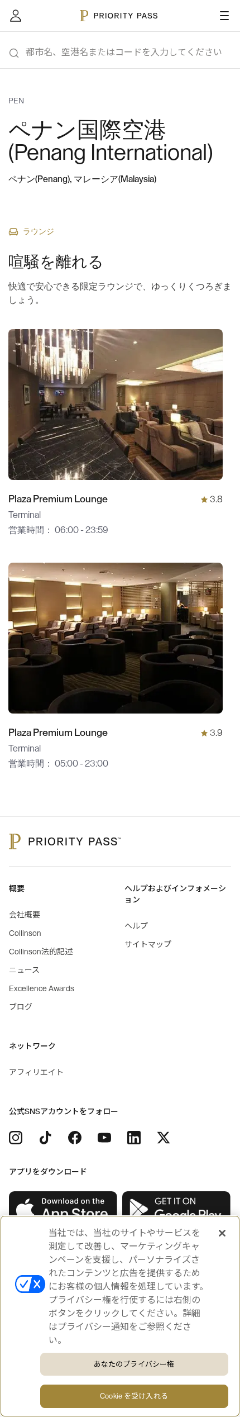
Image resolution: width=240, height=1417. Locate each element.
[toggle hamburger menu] (224, 15)
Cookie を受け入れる (134, 1396)
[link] (63, 1209)
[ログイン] (15, 15)
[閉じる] (222, 1233)
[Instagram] (15, 1137)
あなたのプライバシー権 (134, 1364)
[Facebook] (74, 1137)
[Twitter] (163, 1137)
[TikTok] (45, 1137)
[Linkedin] (134, 1137)
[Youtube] (104, 1137)
